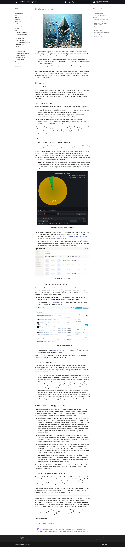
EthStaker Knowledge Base (22, 8)
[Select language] (69, 1)
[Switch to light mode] (65, 1)
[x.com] (109, 544)
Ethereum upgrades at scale (44, 523)
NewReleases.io (52, 302)
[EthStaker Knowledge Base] (16, 1)
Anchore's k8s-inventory (80, 236)
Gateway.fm (50, 531)
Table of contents (97, 8)
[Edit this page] (89, 9)
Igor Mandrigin (40, 531)
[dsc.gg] (103, 544)
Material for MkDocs (25, 544)
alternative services (59, 350)
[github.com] (106, 544)
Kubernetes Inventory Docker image (62, 236)
